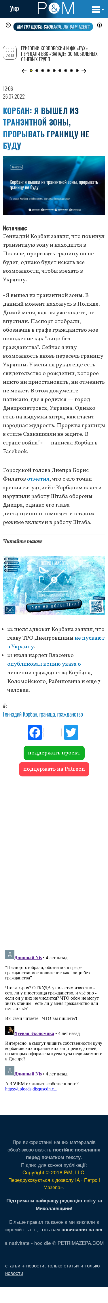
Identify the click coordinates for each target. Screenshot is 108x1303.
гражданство (70, 714)
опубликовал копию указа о (44, 664)
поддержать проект (54, 753)
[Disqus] (54, 860)
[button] (24, 70)
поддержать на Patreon (54, 769)
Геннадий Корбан (20, 714)
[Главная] (56, 8)
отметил (38, 479)
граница (47, 714)
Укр (14, 8)
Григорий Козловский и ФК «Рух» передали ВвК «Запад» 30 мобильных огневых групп (59, 54)
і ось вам (70, 1229)
